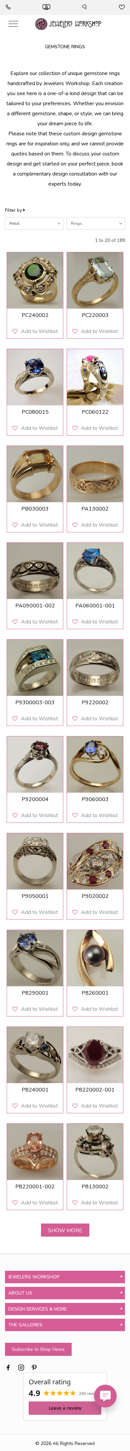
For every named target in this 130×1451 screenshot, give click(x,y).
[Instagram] (21, 1366)
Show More (65, 1230)
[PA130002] (95, 474)
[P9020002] (95, 861)
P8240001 (35, 1090)
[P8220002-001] (95, 1055)
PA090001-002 (35, 605)
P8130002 (95, 1186)
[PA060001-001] (95, 571)
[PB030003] (35, 474)
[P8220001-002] (35, 1152)
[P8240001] (35, 1055)
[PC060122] (95, 377)
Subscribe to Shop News (38, 1349)
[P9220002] (95, 668)
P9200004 (35, 799)
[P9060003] (95, 764)
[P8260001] (95, 958)
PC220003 (95, 315)
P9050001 (35, 896)
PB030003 (35, 509)
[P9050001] (35, 861)
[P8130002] (95, 1152)
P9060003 (95, 799)
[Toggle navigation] (13, 24)
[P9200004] (35, 764)
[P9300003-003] (35, 668)
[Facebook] (8, 1366)
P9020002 (95, 896)
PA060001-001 (95, 605)
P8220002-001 (95, 1090)
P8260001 (95, 993)
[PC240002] (35, 280)
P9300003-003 (35, 702)
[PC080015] (35, 377)
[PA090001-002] (35, 571)
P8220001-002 (35, 1186)
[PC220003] (95, 280)
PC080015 (35, 412)
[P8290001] (35, 958)
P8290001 (35, 993)
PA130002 (95, 509)
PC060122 (95, 412)
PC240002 (35, 315)
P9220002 (95, 702)
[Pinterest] (34, 1366)
